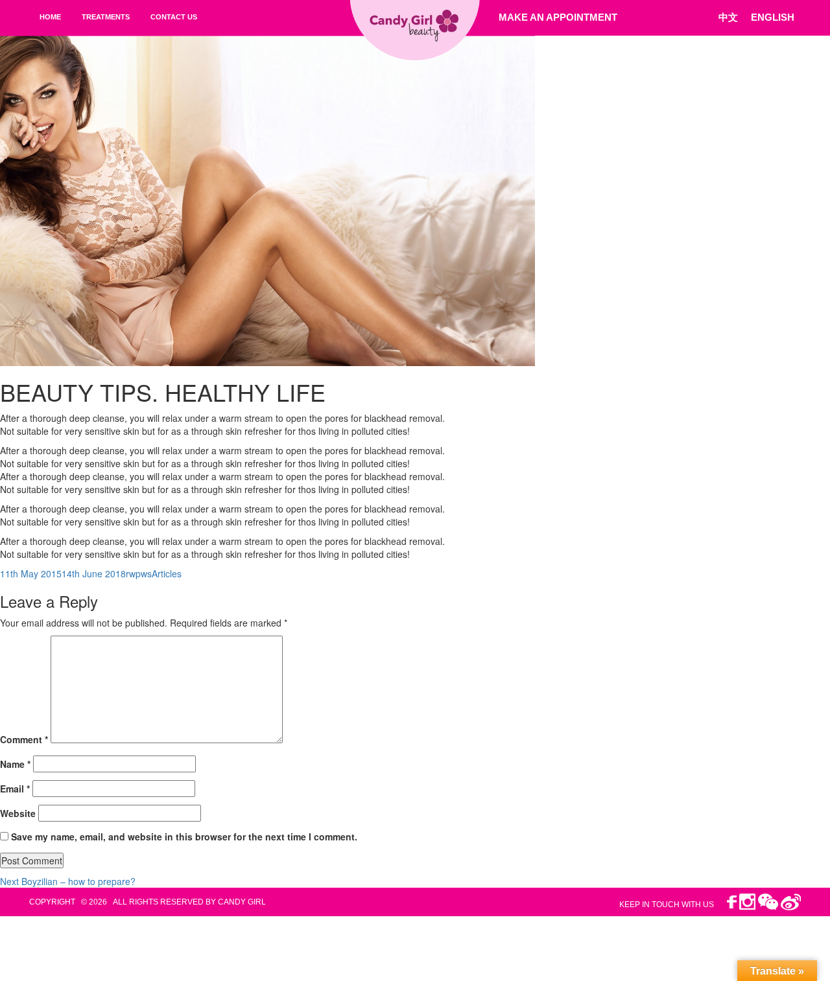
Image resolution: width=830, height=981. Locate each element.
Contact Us (173, 17)
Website (18, 813)
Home (50, 17)
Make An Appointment (558, 17)
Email (15, 788)
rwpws (139, 573)
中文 (728, 17)
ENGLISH (772, 17)
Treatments (106, 17)
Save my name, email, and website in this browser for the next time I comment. (184, 836)
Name (15, 763)
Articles (167, 573)
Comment (24, 739)
